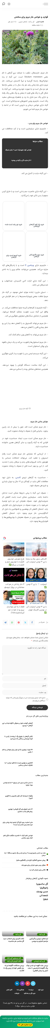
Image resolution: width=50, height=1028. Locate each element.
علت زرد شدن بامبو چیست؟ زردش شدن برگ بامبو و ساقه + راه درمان (25, 854)
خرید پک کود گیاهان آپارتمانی (36, 225)
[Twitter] (25, 622)
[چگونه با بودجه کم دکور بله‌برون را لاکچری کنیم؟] (41, 798)
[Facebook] (32, 622)
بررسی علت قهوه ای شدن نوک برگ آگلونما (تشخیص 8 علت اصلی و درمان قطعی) (37, 968)
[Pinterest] (18, 622)
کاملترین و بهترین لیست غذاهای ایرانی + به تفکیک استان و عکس (19, 764)
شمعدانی (43, 895)
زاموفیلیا (44, 888)
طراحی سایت (30, 1006)
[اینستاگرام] (22, 983)
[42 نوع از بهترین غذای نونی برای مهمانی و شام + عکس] (41, 751)
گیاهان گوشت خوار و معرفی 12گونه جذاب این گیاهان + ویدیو (17, 724)
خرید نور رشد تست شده (13, 224)
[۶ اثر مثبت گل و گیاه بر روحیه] (25, 160)
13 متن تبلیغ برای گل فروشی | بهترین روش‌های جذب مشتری (20, 810)
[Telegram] (5, 622)
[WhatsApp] (12, 622)
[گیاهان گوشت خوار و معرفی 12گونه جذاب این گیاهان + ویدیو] (41, 725)
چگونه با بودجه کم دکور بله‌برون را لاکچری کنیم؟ (19, 797)
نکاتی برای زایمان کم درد (37, 870)
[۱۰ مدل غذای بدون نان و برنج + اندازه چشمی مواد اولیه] (41, 784)
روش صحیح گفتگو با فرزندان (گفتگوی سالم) (31, 860)
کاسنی (18, 477)
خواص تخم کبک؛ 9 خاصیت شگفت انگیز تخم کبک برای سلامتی (18, 836)
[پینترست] (27, 983)
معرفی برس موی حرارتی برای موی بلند (33, 865)
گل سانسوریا (42, 884)
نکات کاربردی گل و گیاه (14, 961)
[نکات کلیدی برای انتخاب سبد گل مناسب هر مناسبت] (13, 928)
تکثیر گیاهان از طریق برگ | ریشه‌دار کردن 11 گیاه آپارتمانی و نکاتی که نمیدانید (18, 737)
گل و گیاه (31, 22)
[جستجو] (4, 4)
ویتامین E (29, 265)
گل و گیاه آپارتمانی (39, 961)
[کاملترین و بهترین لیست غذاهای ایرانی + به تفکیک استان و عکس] (41, 765)
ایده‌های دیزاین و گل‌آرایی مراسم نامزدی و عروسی (38, 940)
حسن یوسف (42, 892)
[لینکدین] (17, 983)
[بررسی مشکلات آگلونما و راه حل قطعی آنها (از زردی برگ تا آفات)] (13, 955)
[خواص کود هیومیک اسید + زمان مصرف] (25, 150)
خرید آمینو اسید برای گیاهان (13, 256)
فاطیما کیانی (40, 22)
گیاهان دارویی (23, 22)
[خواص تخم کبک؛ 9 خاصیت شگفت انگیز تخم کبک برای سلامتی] (41, 837)
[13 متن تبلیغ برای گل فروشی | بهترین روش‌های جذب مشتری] (41, 811)
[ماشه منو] (44, 4)
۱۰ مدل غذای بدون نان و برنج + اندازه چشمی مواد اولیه (18, 784)
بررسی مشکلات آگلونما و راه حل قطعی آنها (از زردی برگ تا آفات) (13, 968)
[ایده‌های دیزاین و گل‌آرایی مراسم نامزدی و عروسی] (37, 928)
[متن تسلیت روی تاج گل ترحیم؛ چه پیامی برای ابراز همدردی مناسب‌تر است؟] (41, 824)
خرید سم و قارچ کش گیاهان (36, 256)
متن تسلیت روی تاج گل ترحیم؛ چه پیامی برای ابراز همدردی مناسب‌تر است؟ (18, 823)
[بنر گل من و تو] (25, 182)
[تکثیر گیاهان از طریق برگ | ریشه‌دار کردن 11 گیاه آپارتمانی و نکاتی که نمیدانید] (41, 738)
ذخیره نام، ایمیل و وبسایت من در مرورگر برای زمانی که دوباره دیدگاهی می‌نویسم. (25, 699)
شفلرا (45, 899)
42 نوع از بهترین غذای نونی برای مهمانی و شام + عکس (17, 751)
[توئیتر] (33, 983)
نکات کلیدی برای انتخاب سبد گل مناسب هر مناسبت (13, 940)
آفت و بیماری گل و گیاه (14, 958)
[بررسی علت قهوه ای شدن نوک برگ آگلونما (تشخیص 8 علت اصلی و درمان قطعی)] (37, 955)
